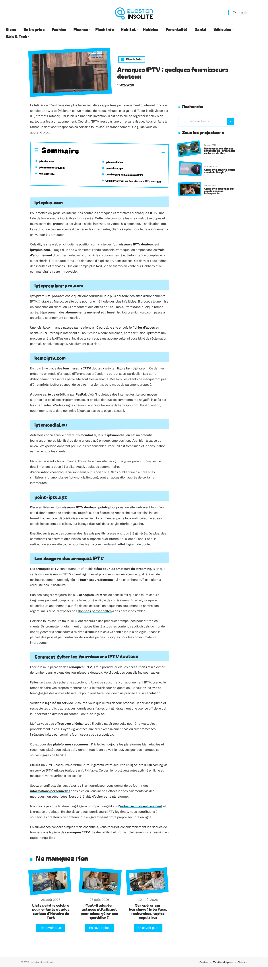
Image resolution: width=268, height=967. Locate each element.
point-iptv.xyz (114, 168)
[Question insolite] (134, 13)
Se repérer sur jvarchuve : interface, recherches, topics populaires (148, 911)
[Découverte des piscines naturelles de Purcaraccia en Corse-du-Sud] (189, 148)
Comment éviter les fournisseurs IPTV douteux (133, 181)
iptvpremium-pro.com (52, 167)
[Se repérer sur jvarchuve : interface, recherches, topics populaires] (147, 881)
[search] (234, 13)
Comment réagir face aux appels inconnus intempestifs (219, 191)
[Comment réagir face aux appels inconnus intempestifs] (189, 189)
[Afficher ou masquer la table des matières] (122, 152)
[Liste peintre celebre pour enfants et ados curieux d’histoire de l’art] (49, 881)
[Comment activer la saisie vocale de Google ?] (190, 169)
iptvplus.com (46, 161)
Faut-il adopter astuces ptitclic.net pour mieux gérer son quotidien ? (99, 911)
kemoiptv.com (47, 174)
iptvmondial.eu (114, 162)
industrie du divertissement (141, 806)
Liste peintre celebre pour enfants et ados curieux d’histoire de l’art (50, 911)
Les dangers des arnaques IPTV (124, 175)
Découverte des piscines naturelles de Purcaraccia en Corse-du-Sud (219, 150)
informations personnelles (50, 791)
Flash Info (134, 59)
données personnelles (95, 611)
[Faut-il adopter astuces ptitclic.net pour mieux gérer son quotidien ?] (100, 881)
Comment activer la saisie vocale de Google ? (219, 171)
